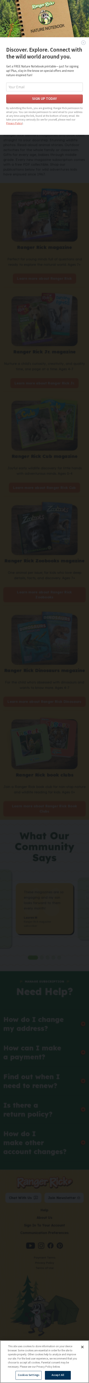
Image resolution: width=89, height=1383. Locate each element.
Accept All (58, 1375)
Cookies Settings (28, 1375)
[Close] (82, 1347)
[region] (44, 1361)
